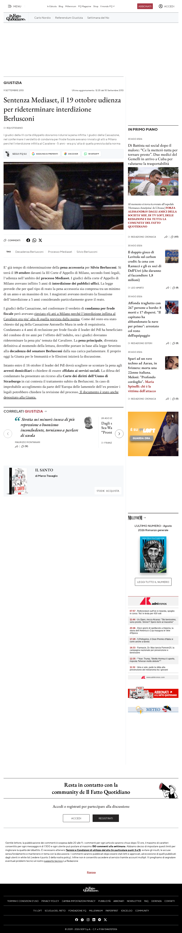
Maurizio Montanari (27, 442)
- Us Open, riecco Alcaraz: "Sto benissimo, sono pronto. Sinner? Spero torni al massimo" (153, 620)
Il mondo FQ (106, 6)
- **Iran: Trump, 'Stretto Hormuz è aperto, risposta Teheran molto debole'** (152, 659)
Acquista (108, 490)
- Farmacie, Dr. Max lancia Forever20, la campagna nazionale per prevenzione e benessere (152, 650)
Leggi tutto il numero (153, 581)
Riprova (91, 872)
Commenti (14, 240)
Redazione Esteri (140, 343)
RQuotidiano (13, 128)
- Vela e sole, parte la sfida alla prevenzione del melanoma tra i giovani (149, 668)
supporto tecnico (53, 860)
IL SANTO (44, 470)
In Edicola (52, 6)
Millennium (70, 6)
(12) (26, 446)
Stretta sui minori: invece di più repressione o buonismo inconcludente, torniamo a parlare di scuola (49, 427)
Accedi (76, 818)
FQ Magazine (84, 6)
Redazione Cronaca (142, 236)
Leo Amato (136, 287)
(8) (177, 287)
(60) (176, 236)
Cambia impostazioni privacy (78, 901)
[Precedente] (8, 433)
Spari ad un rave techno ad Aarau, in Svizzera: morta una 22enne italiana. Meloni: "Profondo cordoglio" (142, 370)
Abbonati (144, 6)
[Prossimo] (119, 433)
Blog (61, 6)
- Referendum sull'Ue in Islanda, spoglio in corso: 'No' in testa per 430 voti (152, 612)
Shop (95, 6)
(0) (177, 398)
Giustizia (13, 82)
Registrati (106, 818)
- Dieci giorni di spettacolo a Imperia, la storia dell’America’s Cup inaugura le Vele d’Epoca (151, 630)
